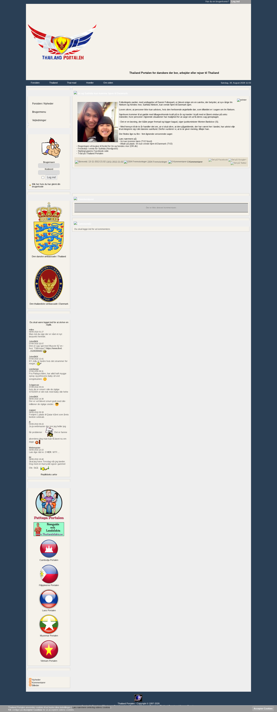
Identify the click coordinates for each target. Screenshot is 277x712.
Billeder (35, 685)
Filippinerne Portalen (49, 585)
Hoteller (90, 82)
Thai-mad (71, 82)
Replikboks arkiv (49, 474)
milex (31, 329)
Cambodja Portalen (49, 560)
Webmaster (34, 447)
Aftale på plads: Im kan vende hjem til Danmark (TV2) (146, 143)
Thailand (53, 82)
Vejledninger (39, 120)
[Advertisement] (174, 37)
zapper (32, 410)
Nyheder (36, 679)
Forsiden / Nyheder (42, 103)
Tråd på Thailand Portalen (90, 153)
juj (30, 457)
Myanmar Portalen (49, 635)
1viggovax (34, 385)
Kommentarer (38, 682)
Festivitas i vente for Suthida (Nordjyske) (98, 148)
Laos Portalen (49, 610)
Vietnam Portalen (49, 661)
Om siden (108, 82)
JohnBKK (33, 341)
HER (49, 452)
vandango (34, 369)
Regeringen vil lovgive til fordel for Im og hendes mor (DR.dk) (108, 146)
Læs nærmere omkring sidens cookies (91, 707)
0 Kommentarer (195, 162)
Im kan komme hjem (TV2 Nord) (136, 141)
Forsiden (35, 82)
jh (30, 422)
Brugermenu (39, 112)
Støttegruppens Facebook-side (93, 151)
